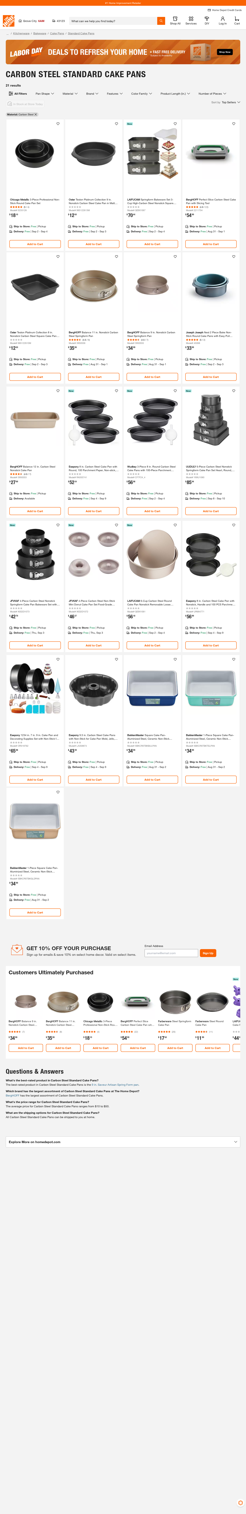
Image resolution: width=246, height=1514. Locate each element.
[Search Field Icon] (161, 21)
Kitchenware (21, 33)
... (7, 33)
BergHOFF (12, 1095)
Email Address (154, 945)
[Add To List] (58, 124)
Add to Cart (35, 244)
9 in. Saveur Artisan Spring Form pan (115, 1084)
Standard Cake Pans (81, 33)
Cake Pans (57, 33)
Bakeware (39, 33)
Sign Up (208, 953)
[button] (225, 102)
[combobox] (113, 21)
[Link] (35, 185)
